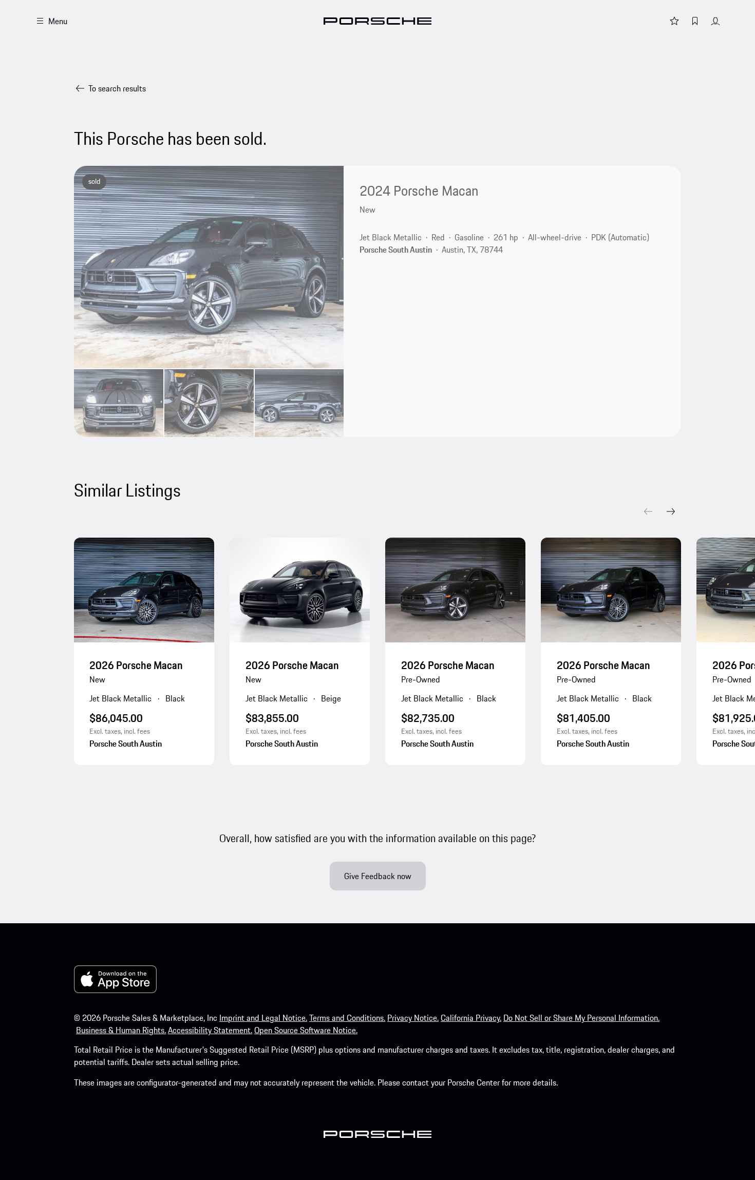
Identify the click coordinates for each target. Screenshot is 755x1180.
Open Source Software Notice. (305, 1030)
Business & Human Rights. (121, 1030)
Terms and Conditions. (347, 1018)
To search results (117, 88)
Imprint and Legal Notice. (263, 1018)
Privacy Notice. (413, 1018)
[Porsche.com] (377, 21)
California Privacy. (471, 1018)
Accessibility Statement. (210, 1030)
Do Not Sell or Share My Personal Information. (581, 1018)
